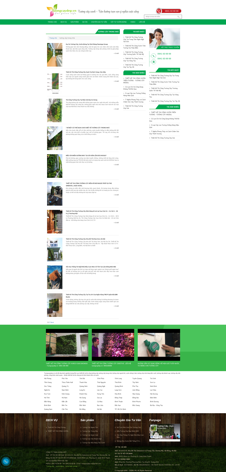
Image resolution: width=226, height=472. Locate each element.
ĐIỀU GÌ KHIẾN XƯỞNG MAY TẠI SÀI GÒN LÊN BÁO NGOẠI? (86, 155)
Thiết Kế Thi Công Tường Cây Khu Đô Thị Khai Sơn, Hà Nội (85, 239)
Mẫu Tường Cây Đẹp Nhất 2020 (128, 431)
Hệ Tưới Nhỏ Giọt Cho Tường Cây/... (129, 427)
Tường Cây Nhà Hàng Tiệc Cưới (93, 443)
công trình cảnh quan (56, 375)
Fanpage (155, 420)
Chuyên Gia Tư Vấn (99, 22)
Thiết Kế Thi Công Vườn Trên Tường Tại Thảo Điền (134, 47)
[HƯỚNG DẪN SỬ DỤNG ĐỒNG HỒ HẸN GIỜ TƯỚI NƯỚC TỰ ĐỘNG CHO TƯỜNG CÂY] (159, 345)
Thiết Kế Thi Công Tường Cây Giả (133, 107)
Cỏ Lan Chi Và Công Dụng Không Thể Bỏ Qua (133, 88)
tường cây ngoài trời (119, 373)
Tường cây (50, 466)
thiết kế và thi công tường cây (89, 373)
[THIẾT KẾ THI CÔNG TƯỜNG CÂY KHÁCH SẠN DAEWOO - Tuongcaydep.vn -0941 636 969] (67, 345)
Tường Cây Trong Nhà (90, 431)
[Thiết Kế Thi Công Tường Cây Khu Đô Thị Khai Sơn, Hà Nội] (54, 249)
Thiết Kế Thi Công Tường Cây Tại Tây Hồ (133, 66)
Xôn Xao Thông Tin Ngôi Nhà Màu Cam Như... (130, 436)
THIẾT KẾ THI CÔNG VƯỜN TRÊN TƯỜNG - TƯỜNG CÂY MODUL (134, 80)
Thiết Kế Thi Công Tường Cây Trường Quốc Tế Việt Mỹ (133, 53)
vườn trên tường (71, 466)
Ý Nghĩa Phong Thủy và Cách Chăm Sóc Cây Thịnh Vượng (134, 101)
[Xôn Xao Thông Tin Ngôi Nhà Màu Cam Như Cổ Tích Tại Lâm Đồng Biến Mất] (54, 277)
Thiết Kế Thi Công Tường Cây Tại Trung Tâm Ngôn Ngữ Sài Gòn (133, 39)
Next (52, 322)
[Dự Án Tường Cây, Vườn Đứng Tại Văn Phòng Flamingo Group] (54, 55)
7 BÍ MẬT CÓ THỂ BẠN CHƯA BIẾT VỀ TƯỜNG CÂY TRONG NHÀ (88, 128)
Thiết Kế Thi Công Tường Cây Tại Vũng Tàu (133, 60)
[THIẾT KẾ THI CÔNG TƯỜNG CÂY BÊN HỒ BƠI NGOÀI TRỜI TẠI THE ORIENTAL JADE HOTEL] (54, 194)
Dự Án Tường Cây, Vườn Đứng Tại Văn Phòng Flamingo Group (87, 44)
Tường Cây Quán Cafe (90, 435)
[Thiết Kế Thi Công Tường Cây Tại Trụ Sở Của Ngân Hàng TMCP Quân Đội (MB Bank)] (54, 305)
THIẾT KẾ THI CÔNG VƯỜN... (58, 431)
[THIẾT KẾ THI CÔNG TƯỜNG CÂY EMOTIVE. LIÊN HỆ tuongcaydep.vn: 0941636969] (113, 345)
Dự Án (84, 22)
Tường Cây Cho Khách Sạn (91, 439)
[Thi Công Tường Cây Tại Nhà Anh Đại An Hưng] (54, 110)
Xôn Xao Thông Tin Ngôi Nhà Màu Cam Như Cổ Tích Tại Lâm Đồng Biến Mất (91, 267)
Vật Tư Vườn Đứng (119, 22)
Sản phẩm (75, 22)
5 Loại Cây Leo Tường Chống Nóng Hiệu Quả (134, 94)
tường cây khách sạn (163, 373)
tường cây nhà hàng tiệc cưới (146, 373)
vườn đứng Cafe (131, 373)
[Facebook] (164, 432)
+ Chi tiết (116, 53)
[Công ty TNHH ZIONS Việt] (93, 10)
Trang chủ (52, 22)
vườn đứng (60, 466)
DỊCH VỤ (64, 22)
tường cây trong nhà (105, 373)
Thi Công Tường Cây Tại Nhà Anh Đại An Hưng (81, 100)
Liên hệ (142, 22)
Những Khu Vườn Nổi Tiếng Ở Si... (129, 441)
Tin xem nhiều (138, 73)
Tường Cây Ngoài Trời (90, 427)
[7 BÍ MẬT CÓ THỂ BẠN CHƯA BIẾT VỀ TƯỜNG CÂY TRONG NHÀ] (54, 138)
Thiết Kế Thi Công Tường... (57, 427)
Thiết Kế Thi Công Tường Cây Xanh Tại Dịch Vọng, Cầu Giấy (86, 72)
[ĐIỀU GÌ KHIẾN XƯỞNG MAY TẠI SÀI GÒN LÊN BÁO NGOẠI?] (54, 166)
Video (132, 22)
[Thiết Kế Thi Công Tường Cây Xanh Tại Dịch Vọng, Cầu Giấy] (54, 82)
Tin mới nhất (139, 32)
